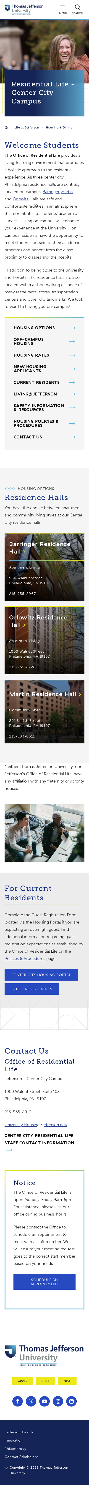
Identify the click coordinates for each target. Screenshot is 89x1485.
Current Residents (37, 382)
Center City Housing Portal (41, 975)
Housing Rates (31, 355)
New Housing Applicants (30, 369)
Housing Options (34, 328)
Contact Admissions (22, 1457)
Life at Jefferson (26, 127)
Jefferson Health (19, 1432)
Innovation (14, 1440)
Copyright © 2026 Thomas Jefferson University (39, 1470)
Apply (22, 1381)
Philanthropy (15, 1449)
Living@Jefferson (35, 394)
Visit (45, 1381)
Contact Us (28, 437)
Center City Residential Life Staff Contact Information (39, 1139)
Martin (67, 191)
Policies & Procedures (25, 958)
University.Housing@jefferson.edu (36, 1124)
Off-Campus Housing (29, 341)
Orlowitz (21, 198)
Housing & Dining (59, 127)
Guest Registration (31, 989)
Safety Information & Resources (39, 408)
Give (67, 1381)
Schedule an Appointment (44, 1282)
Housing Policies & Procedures (36, 423)
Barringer (51, 191)
